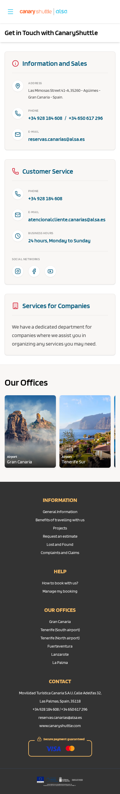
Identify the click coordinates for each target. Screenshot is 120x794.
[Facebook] (34, 271)
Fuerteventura (60, 646)
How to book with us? (60, 583)
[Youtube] (50, 271)
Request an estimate (60, 536)
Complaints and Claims (60, 552)
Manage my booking (60, 591)
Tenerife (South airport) (60, 629)
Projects (60, 528)
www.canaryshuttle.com (60, 725)
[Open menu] (10, 12)
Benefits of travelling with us (60, 519)
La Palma (60, 662)
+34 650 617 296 (86, 118)
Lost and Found (60, 544)
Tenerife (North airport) (60, 638)
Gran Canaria (60, 621)
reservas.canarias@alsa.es (56, 139)
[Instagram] (18, 271)
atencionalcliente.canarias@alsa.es (66, 219)
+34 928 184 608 (45, 118)
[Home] (43, 11)
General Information (60, 511)
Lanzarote (60, 654)
